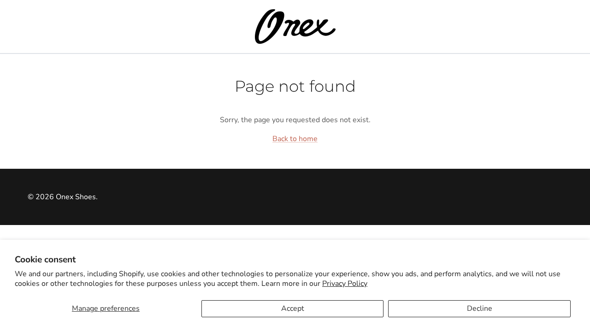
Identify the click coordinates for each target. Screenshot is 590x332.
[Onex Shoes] (295, 26)
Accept (292, 308)
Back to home (295, 139)
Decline (479, 308)
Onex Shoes (76, 197)
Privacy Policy (344, 284)
